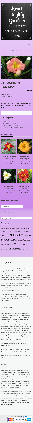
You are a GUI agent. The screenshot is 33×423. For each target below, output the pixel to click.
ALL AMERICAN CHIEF (9, 157)
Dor (26, 105)
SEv (12, 248)
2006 (2, 235)
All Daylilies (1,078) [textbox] (16, 219)
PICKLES (3, 108)
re (26, 244)
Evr (22, 239)
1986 (5, 228)
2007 (5, 235)
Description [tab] (6, 113)
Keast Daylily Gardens (17, 14)
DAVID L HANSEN (24, 186)
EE (11, 240)
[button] (29, 58)
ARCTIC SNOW (8, 186)
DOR (5, 105)
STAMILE (17, 249)
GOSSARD (27, 240)
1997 (6, 231)
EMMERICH (18, 240)
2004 (27, 231)
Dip (2, 105)
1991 (18, 229)
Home (5, 51)
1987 (7, 228)
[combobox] (16, 218)
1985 (2, 228)
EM (29, 105)
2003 (24, 231)
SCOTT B (8, 249)
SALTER (3, 249)
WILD (27, 249)
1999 (12, 231)
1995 (12, 105)
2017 (8, 235)
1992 (21, 229)
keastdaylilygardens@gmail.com (10, 290)
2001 (19, 231)
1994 (25, 229)
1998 (9, 231)
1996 (3, 231)
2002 (22, 231)
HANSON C (4, 244)
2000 (15, 231)
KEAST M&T (10, 244)
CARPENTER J (27, 235)
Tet (23, 248)
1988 (10, 228)
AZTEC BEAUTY (24, 157)
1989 (13, 228)
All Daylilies (11, 51)
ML (17, 244)
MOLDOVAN (22, 244)
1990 (15, 229)
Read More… (9, 405)
